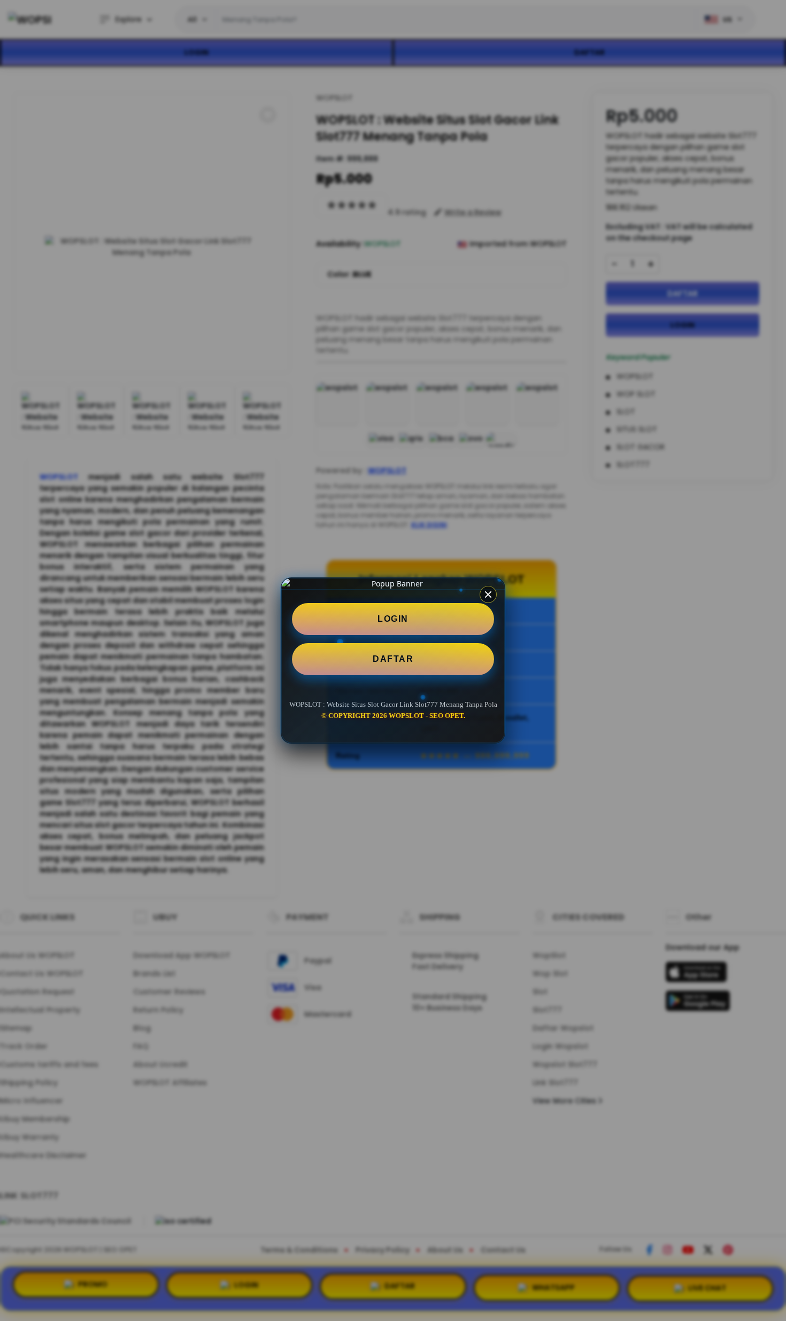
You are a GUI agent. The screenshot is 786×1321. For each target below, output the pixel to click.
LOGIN (393, 618)
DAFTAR (393, 658)
